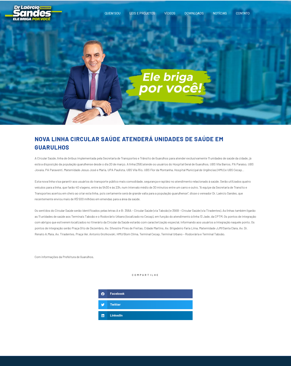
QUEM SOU (112, 13)
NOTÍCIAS (220, 13)
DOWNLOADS (194, 13)
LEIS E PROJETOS (142, 13)
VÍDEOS (169, 13)
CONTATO (243, 13)
